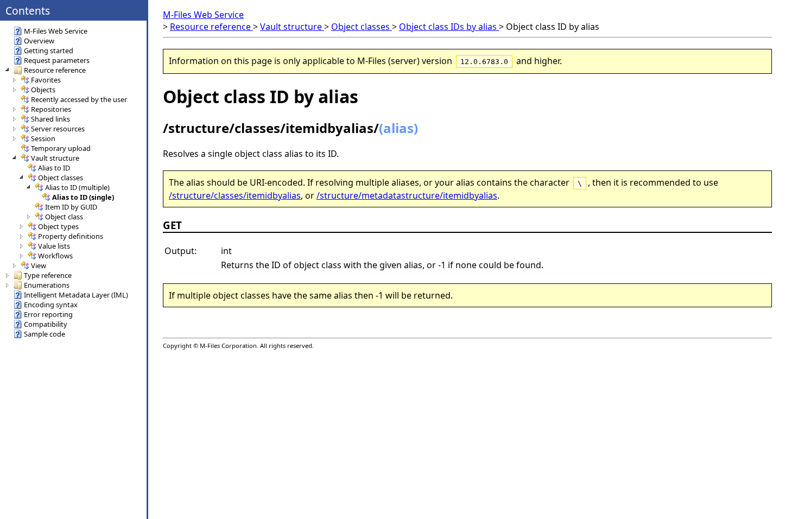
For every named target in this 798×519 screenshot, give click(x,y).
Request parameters (57, 60)
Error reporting (48, 314)
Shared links (50, 119)
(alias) (398, 128)
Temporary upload (61, 148)
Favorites (46, 80)
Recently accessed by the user (79, 99)
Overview (39, 41)
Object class (64, 216)
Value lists (54, 246)
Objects (43, 89)
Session (43, 138)
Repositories (51, 109)
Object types (58, 226)
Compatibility (45, 324)
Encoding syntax (51, 304)
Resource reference (211, 27)
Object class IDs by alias (449, 27)
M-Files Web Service (203, 15)
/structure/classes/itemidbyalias (235, 195)
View (38, 265)
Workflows (55, 256)
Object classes (361, 27)
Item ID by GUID (71, 207)
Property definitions (70, 236)
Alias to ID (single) (83, 197)
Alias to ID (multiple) (77, 187)
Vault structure (292, 27)
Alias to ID (54, 168)
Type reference (48, 275)
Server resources (58, 129)
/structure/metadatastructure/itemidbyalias (406, 195)
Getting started (48, 50)
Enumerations (46, 285)
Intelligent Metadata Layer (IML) (76, 295)
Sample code (44, 334)
